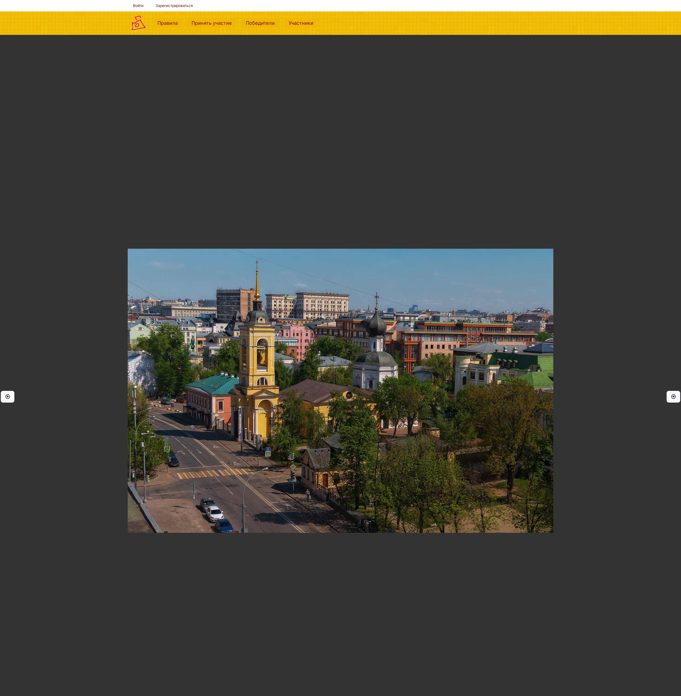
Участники (303, 23)
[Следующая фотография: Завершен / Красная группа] (673, 397)
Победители (262, 23)
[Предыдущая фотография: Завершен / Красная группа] (7, 397)
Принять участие (214, 23)
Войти (138, 5)
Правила (169, 23)
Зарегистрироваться (174, 5)
